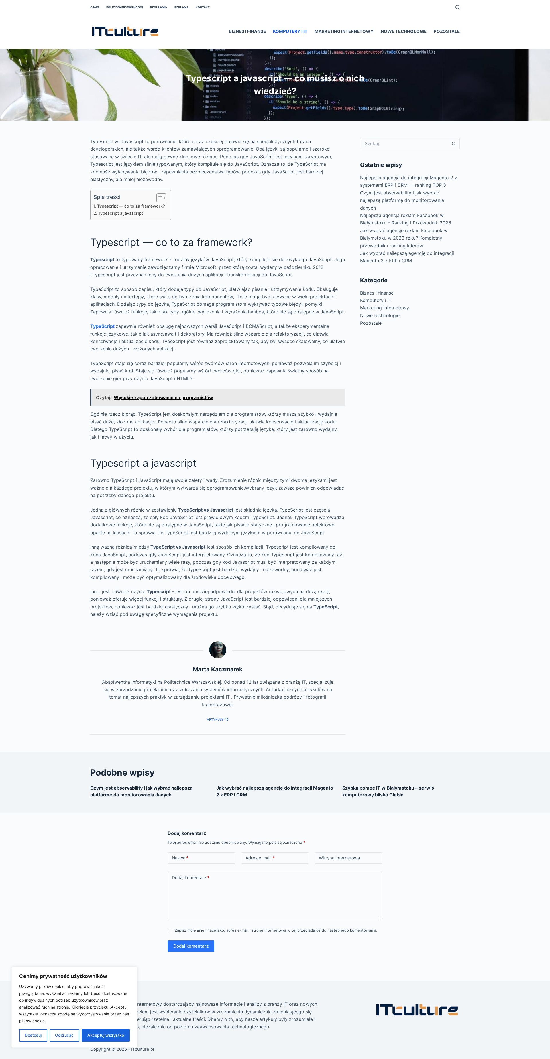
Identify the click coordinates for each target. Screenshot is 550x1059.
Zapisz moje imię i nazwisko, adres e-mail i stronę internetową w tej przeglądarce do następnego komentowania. (276, 930)
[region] (74, 1007)
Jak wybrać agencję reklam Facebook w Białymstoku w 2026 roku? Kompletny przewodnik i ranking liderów (404, 238)
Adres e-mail (260, 858)
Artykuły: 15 (218, 719)
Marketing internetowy (344, 31)
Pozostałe (447, 31)
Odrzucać (64, 1035)
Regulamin (158, 7)
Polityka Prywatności (124, 7)
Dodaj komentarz (190, 877)
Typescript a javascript (120, 213)
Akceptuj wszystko (105, 1035)
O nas (94, 7)
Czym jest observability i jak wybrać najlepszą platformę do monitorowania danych (402, 200)
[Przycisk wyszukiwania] (454, 143)
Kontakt (203, 7)
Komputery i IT (290, 31)
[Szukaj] (457, 7)
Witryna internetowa (339, 858)
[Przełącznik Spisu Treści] (158, 198)
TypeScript (102, 326)
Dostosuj (33, 1035)
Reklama (181, 7)
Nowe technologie (404, 31)
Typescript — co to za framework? (131, 206)
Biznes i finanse (247, 31)
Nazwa (180, 858)
